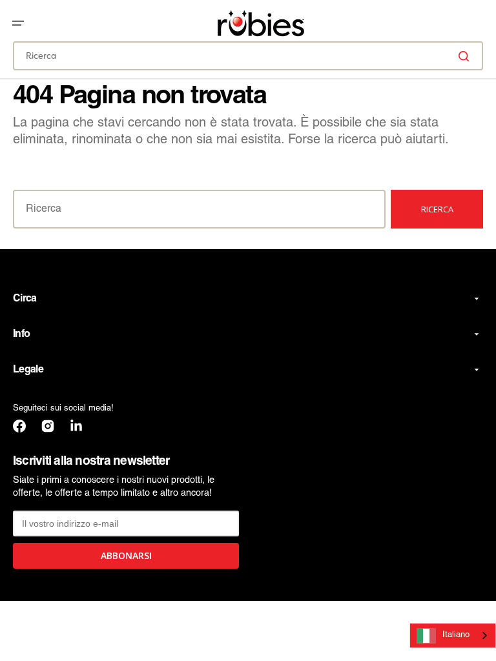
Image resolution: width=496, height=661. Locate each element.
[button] (18, 23)
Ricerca (437, 209)
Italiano (456, 635)
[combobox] (248, 55)
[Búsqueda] (466, 56)
